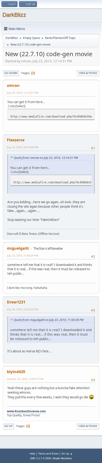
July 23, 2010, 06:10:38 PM (22, 147)
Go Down (11, 73)
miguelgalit (18, 248)
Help (32, 453)
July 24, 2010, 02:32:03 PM (22, 309)
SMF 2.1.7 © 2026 (40, 458)
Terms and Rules (48, 453)
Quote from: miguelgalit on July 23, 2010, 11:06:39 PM (48, 320)
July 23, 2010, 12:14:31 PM (22, 92)
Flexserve (15, 140)
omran (13, 85)
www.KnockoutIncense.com (26, 411)
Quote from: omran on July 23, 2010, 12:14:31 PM (46, 158)
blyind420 (16, 371)
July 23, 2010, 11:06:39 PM (22, 255)
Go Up (8, 426)
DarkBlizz (14, 15)
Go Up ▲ (67, 453)
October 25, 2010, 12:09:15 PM (25, 379)
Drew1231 (16, 302)
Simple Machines (62, 458)
